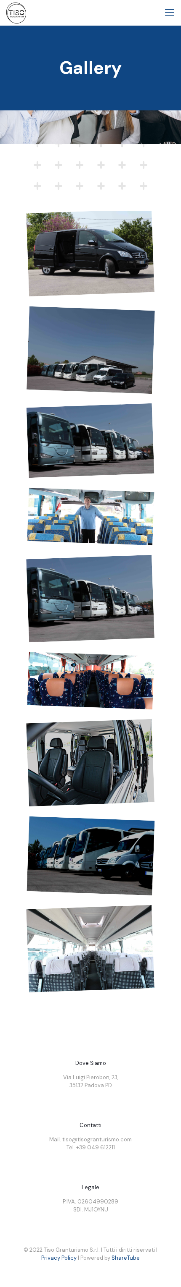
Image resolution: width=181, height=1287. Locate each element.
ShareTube (126, 1257)
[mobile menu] (169, 12)
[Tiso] (16, 12)
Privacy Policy (59, 1257)
